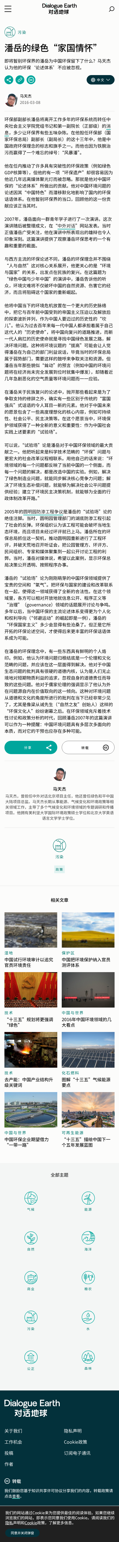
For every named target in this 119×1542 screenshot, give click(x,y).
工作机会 (13, 1441)
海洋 (88, 1249)
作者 (8, 1464)
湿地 (8, 953)
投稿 (8, 1452)
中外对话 (66, 225)
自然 (31, 1249)
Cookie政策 (75, 1441)
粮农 (88, 1288)
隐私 (9, 1522)
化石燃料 (70, 1072)
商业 (31, 1288)
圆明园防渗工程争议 (43, 511)
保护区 (68, 953)
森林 (88, 1368)
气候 (31, 1209)
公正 (31, 1368)
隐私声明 (73, 1430)
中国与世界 (73, 1012)
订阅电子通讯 (77, 1452)
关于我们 (13, 1430)
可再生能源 (73, 1132)
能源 (88, 1209)
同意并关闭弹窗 (22, 1532)
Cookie (31, 1522)
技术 (8, 1012)
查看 (16, 1496)
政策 (59, 869)
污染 (31, 1328)
